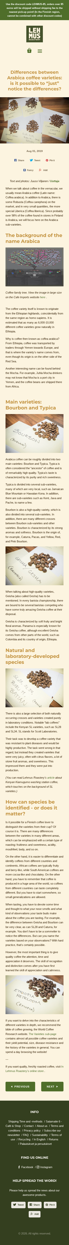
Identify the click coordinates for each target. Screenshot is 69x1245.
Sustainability (40, 1134)
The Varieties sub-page (42, 1034)
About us (42, 1125)
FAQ (26, 1134)
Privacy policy (32, 1130)
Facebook (27, 1167)
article (50, 777)
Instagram (46, 1167)
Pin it (52, 1205)
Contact (28, 1125)
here (42, 297)
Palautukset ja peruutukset (36, 1143)
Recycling (24, 1139)
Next (51, 1086)
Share (36, 1205)
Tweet (21, 1205)
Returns (53, 1139)
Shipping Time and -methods (25, 1121)
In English (39, 1139)
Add (36, 1214)
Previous (21, 1086)
